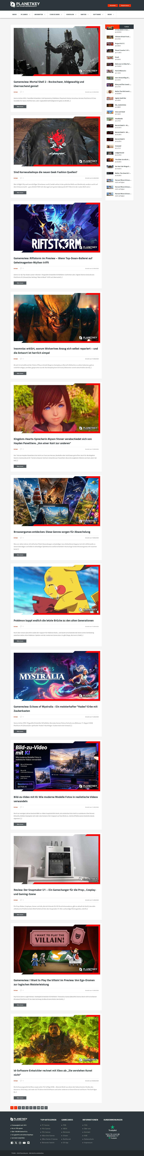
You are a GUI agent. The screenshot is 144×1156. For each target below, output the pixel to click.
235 (42, 1108)
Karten (83, 14)
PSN (64, 1125)
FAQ (85, 1125)
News (14, 14)
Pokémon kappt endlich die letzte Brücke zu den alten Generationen (54, 620)
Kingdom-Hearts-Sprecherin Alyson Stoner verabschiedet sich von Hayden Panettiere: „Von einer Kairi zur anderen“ (53, 441)
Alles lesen (20, 107)
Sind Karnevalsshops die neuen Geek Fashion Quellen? (45, 172)
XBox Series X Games (50, 1139)
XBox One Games (48, 1135)
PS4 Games (46, 1128)
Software (97, 14)
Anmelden (113, 5)
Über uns (87, 1128)
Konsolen (70, 14)
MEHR (110, 14)
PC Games (24, 14)
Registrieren (125, 5)
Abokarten (38, 14)
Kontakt (87, 1132)
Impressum (88, 1142)
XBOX (65, 1128)
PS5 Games (46, 1132)
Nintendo (66, 1132)
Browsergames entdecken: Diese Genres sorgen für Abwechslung (52, 532)
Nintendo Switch (48, 1142)
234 (38, 1108)
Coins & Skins (55, 14)
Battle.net (67, 1139)
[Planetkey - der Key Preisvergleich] (25, 7)
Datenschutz (89, 1139)
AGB (85, 1135)
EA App (65, 1142)
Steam (65, 1135)
